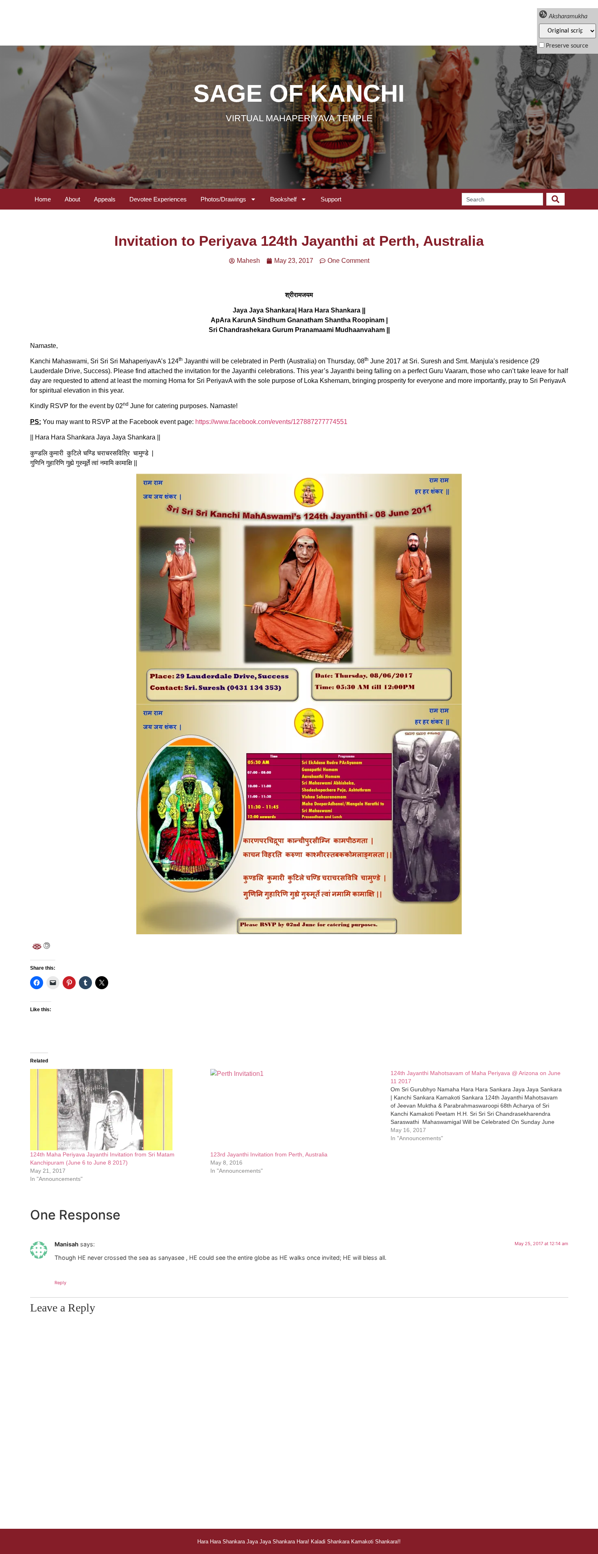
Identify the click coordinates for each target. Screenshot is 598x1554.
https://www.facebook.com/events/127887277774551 (271, 421)
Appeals (105, 199)
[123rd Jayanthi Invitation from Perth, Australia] (296, 1109)
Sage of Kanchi (299, 93)
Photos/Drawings (223, 199)
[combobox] (502, 199)
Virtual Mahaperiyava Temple (299, 118)
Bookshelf (283, 199)
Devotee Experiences (158, 199)
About (72, 199)
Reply (60, 1282)
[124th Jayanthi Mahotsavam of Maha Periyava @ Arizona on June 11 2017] (481, 1105)
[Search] (555, 199)
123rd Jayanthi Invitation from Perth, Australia (268, 1154)
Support (331, 199)
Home (43, 199)
